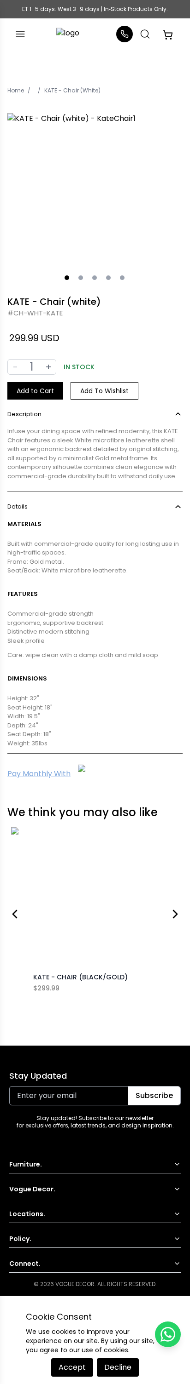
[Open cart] (168, 34)
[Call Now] (124, 34)
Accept (72, 1367)
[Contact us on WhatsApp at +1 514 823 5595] (168, 1334)
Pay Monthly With (39, 773)
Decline (117, 1367)
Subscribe (154, 1095)
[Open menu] (20, 34)
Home (15, 90)
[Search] (145, 34)
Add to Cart (35, 390)
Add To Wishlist (104, 390)
